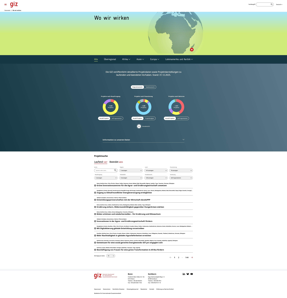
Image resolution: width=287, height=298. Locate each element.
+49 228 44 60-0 (137, 281)
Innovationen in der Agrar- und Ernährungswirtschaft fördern (124, 221)
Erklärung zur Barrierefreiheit (165, 289)
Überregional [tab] (110, 59)
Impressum (97, 289)
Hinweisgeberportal (132, 289)
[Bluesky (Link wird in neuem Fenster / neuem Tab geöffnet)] (188, 275)
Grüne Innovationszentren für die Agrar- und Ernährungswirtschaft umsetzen (132, 185)
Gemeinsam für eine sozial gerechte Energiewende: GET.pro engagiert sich (130, 242)
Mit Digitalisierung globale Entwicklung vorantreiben (120, 228)
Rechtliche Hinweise (118, 289)
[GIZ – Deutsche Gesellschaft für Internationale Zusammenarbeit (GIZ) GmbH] (14, 4)
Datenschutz (106, 289)
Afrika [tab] (125, 59)
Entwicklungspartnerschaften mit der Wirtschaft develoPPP (123, 200)
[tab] (100, 162)
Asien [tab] (139, 59)
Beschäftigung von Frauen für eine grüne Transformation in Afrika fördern (130, 249)
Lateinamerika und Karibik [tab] (177, 59)
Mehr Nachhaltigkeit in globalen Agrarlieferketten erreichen (124, 235)
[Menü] (5, 4)
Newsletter (144, 289)
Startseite (7, 10)
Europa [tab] (153, 59)
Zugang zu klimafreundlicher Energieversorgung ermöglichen (124, 192)
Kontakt (151, 289)
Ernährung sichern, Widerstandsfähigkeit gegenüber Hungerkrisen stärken (130, 207)
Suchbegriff (252, 4)
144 (186, 257)
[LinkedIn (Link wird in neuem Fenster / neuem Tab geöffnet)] (184, 275)
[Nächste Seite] (192, 257)
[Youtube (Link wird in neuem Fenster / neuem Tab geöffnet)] (191, 275)
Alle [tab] (96, 59)
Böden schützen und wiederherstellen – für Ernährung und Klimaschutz (129, 214)
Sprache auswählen (279, 4)
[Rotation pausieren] (192, 49)
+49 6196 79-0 (157, 281)
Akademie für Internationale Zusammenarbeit (107, 293)
